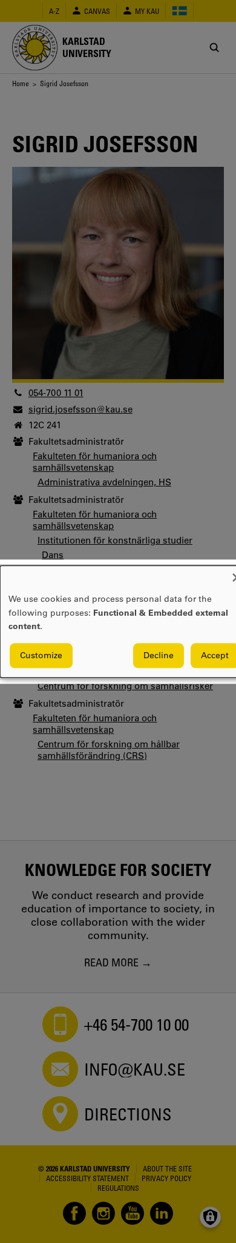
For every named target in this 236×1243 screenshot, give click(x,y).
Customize (41, 655)
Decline (158, 655)
